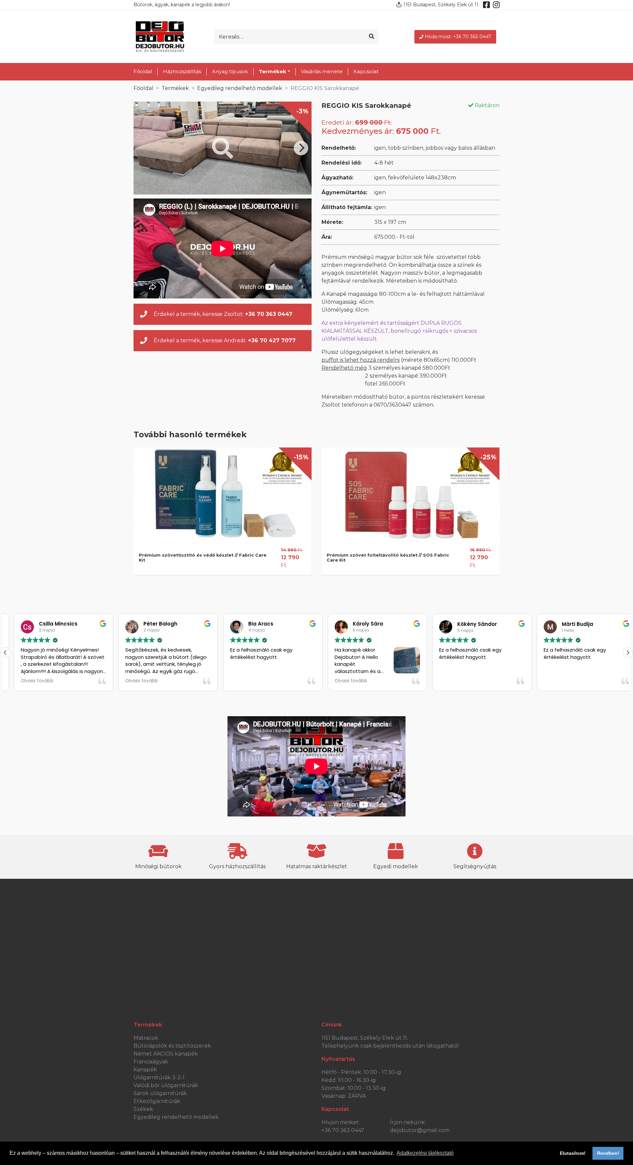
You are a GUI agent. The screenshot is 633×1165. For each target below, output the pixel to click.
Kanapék (145, 1069)
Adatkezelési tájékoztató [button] (425, 1153)
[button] (628, 653)
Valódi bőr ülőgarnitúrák (166, 1085)
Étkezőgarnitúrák (157, 1101)
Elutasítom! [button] (573, 1153)
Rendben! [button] (608, 1153)
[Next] (301, 148)
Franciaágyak (151, 1061)
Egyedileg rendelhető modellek (239, 88)
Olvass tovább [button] (28, 681)
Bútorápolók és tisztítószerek (172, 1046)
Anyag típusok (230, 71)
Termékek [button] (272, 71)
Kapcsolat (365, 71)
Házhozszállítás (182, 71)
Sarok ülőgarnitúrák (160, 1093)
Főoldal (143, 71)
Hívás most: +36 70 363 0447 (458, 37)
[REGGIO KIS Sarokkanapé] (223, 148)
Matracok (146, 1038)
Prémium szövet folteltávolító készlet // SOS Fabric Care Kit (388, 558)
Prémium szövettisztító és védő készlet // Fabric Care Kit (202, 558)
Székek (143, 1109)
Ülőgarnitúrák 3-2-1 (159, 1077)
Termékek (175, 88)
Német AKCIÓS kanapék (166, 1054)
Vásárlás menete (322, 71)
